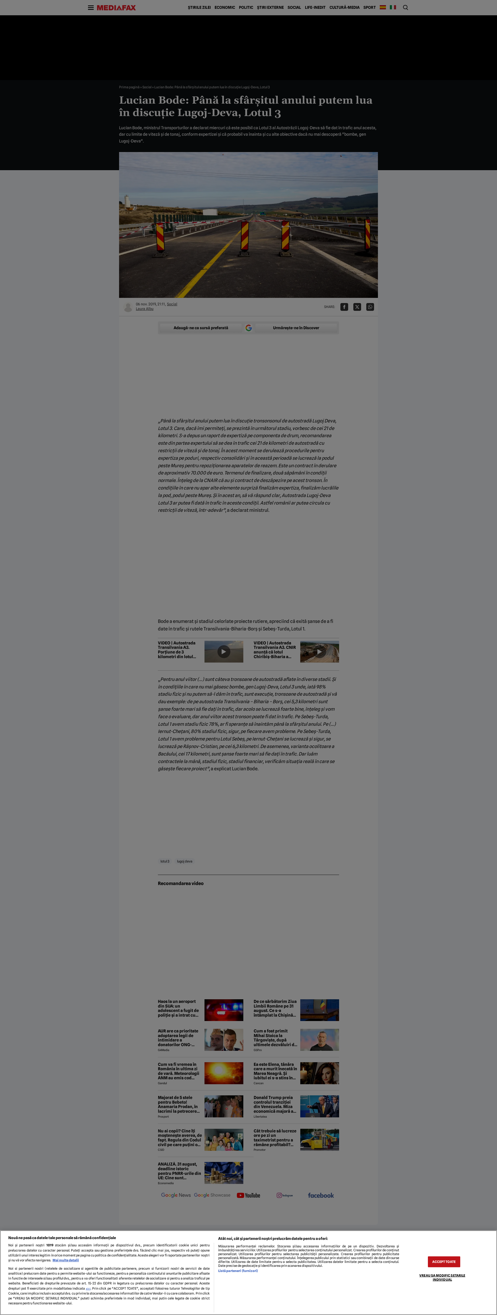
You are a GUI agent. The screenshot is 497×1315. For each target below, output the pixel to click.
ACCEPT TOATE (444, 1262)
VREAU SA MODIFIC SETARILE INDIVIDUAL (442, 1277)
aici (88, 1288)
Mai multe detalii (66, 1260)
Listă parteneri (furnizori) (238, 1271)
